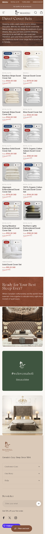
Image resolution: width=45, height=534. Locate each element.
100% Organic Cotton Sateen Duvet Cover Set (32, 150)
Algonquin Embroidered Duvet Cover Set (10, 189)
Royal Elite (15, 2)
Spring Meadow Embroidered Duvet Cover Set (10, 228)
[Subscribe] (36, 495)
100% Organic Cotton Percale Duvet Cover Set (32, 189)
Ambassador (38, 2)
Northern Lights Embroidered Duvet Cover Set (31, 228)
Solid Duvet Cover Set (11, 264)
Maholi (5, 2)
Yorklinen (26, 2)
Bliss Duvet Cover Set (32, 112)
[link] (22, 326)
